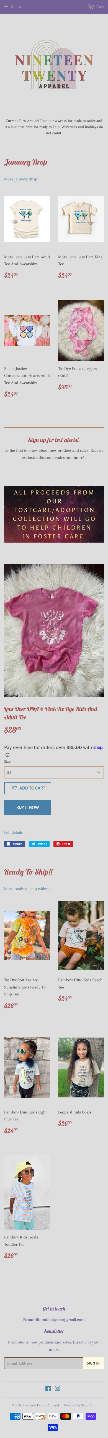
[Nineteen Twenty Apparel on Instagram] (57, 1389)
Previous (7, 514)
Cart (100, 6)
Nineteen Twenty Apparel (40, 1405)
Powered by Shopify (78, 1405)
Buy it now (27, 807)
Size (7, 761)
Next (100, 514)
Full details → (16, 832)
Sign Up (93, 1363)
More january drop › (21, 179)
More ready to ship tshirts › (27, 888)
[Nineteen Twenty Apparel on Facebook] (48, 1389)
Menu (16, 6)
